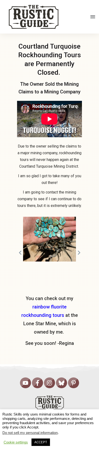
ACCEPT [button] (40, 442)
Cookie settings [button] (16, 442)
